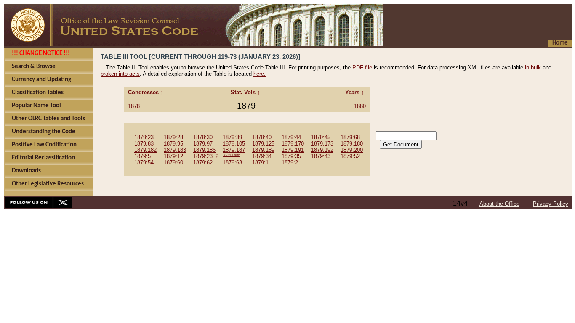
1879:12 (173, 156)
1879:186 (204, 150)
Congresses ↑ (146, 92)
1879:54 (144, 162)
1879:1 (260, 162)
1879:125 (263, 143)
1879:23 (144, 137)
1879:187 (234, 150)
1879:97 (203, 143)
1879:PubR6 (231, 155)
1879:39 (232, 137)
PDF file (362, 67)
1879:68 (350, 137)
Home (560, 43)
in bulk (533, 67)
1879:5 (142, 156)
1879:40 (262, 137)
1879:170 (293, 143)
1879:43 (320, 156)
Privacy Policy (550, 204)
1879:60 (173, 162)
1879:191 (293, 150)
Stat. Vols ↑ (246, 92)
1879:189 (263, 150)
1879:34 (262, 156)
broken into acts (120, 74)
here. (259, 74)
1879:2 (290, 162)
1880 (360, 106)
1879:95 (173, 143)
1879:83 (144, 143)
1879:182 (145, 150)
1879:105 (234, 143)
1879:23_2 (205, 156)
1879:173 (322, 143)
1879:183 (175, 150)
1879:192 (322, 150)
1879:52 (350, 156)
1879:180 (352, 143)
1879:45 (320, 137)
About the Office (499, 204)
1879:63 (232, 162)
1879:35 (291, 156)
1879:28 (173, 137)
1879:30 (203, 137)
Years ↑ (355, 92)
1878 (134, 106)
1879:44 (291, 137)
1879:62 (203, 162)
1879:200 (352, 150)
